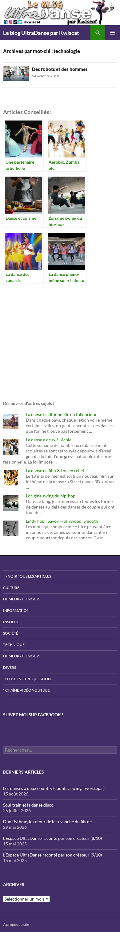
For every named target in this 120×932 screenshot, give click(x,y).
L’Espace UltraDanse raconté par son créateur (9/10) (52, 854)
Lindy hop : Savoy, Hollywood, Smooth (62, 521)
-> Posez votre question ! (28, 679)
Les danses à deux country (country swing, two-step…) (54, 788)
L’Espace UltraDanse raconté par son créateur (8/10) (52, 838)
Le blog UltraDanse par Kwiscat (41, 32)
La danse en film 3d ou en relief (55, 470)
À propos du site (16, 924)
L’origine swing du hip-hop (50, 495)
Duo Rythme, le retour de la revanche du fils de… (49, 821)
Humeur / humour (21, 599)
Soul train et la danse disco (28, 804)
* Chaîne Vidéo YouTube (26, 690)
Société (10, 633)
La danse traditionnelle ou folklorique (61, 414)
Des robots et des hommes (60, 69)
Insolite (11, 621)
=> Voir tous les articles (27, 576)
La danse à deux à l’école (48, 439)
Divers (9, 667)
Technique (14, 644)
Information (16, 610)
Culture (11, 587)
